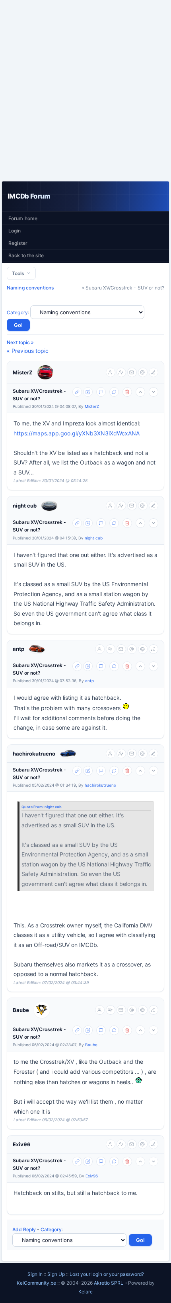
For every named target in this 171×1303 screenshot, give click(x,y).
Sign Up (56, 1274)
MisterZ (23, 372)
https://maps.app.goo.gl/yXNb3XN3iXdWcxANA (77, 433)
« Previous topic (28, 350)
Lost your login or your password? (107, 1274)
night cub (25, 505)
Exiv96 (22, 1144)
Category (17, 312)
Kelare (85, 1292)
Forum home (22, 218)
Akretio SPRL (109, 1283)
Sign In (35, 1274)
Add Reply (24, 1229)
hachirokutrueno (34, 753)
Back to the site (26, 255)
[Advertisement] (85, 90)
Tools (19, 273)
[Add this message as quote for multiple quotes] (114, 392)
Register (17, 243)
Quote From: (33, 807)
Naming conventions (30, 288)
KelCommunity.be (37, 1283)
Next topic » (20, 342)
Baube (21, 1010)
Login (14, 231)
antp (18, 649)
